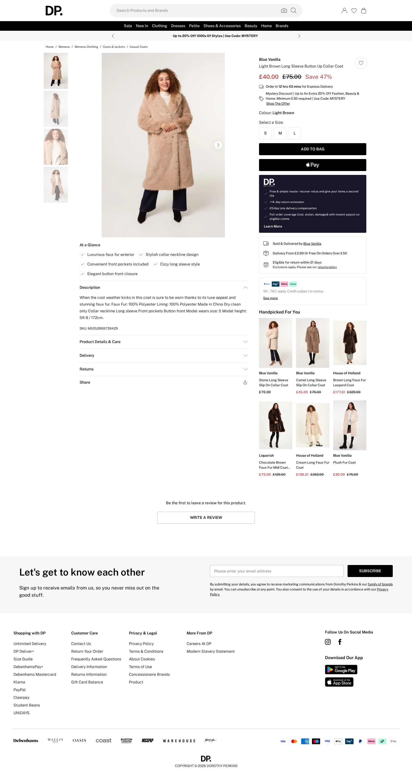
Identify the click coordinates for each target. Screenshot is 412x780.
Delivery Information (89, 666)
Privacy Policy (141, 643)
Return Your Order (87, 651)
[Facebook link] (340, 642)
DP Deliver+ (23, 651)
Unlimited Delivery (29, 643)
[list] (163, 145)
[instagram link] (328, 642)
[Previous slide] (113, 36)
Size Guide (23, 659)
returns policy (327, 267)
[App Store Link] (341, 676)
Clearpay (21, 697)
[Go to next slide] (218, 145)
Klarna (19, 682)
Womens (64, 47)
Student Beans (26, 705)
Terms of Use (140, 666)
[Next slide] (299, 36)
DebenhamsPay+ (28, 666)
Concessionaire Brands (149, 674)
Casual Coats (139, 47)
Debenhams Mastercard (34, 674)
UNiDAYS (21, 713)
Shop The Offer (278, 103)
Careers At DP (199, 643)
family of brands (380, 584)
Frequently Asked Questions (96, 659)
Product (136, 682)
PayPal (19, 690)
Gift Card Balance (87, 682)
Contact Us (81, 643)
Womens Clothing (86, 47)
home (50, 47)
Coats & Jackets (114, 47)
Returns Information (89, 674)
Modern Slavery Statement (211, 651)
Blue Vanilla (269, 59)
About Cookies (142, 659)
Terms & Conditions (146, 651)
